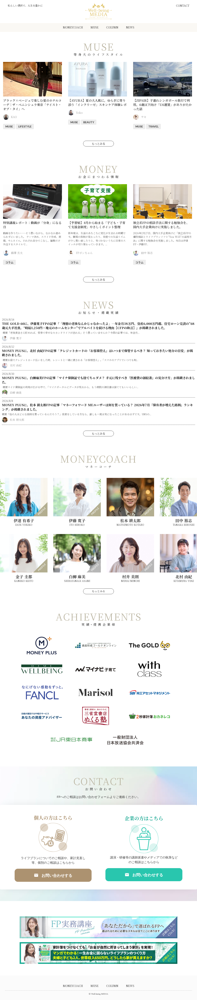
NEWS (130, 27)
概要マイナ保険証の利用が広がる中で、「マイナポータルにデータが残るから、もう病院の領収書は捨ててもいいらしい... (70, 387)
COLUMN (112, 27)
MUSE (94, 27)
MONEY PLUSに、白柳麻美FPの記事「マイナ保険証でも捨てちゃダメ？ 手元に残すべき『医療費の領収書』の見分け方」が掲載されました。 (98, 380)
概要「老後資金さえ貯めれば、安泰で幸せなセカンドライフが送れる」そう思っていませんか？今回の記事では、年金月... (70, 332)
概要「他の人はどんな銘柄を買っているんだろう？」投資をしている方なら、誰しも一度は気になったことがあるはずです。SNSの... (76, 414)
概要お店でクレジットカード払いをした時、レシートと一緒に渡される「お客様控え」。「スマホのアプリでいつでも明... (70, 360)
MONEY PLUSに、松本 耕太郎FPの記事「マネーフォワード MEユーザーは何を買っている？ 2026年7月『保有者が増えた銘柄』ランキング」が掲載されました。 (97, 407)
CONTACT (182, 5)
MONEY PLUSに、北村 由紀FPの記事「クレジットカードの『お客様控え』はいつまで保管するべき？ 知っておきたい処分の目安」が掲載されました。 (97, 353)
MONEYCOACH (73, 27)
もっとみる (98, 143)
